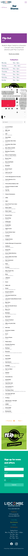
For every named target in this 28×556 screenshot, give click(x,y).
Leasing (14, 524)
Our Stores (14, 7)
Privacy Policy (6, 548)
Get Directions (14, 527)
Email (6, 473)
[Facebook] (11, 544)
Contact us (14, 512)
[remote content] (14, 251)
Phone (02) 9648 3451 (14, 509)
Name (5, 466)
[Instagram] (16, 544)
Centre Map (14, 520)
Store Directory (14, 522)
